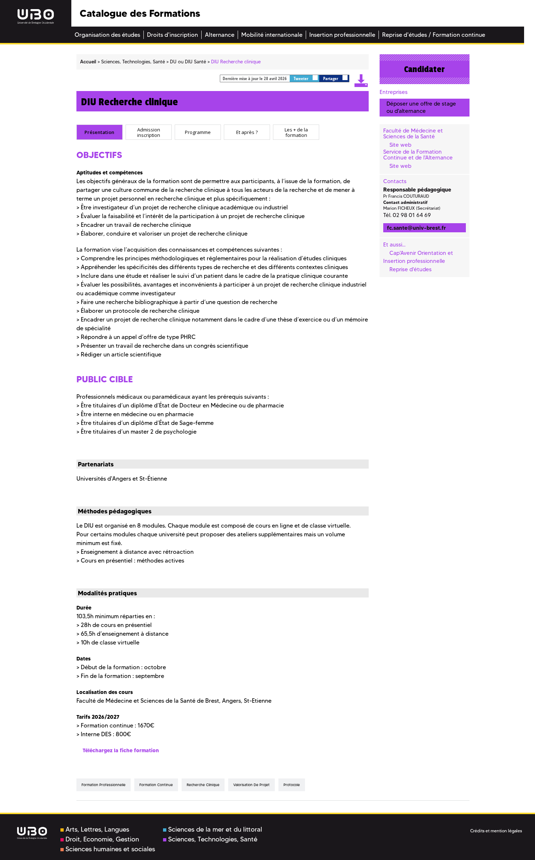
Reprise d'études (410, 269)
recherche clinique (203, 784)
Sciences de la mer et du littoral (215, 829)
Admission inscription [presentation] (148, 132)
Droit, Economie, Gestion (102, 839)
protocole (292, 784)
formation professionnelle (104, 784)
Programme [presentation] (198, 132)
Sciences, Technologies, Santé (212, 839)
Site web (400, 145)
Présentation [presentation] (99, 132)
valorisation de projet (251, 784)
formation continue (156, 784)
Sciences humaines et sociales (110, 849)
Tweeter (301, 78)
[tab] (99, 132)
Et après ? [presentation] (247, 132)
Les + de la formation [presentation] (296, 132)
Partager (331, 78)
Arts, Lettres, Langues (97, 829)
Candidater (424, 69)
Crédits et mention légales (496, 830)
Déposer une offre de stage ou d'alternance (421, 107)
